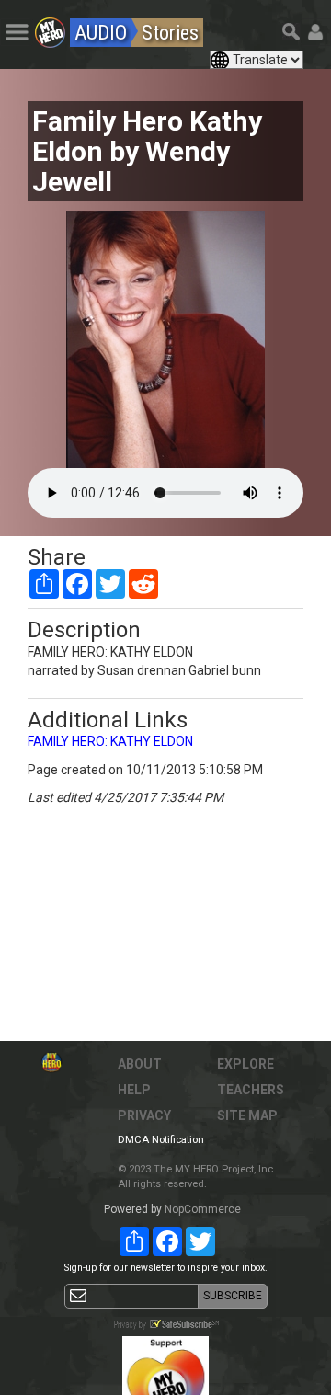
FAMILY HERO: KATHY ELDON (110, 741)
